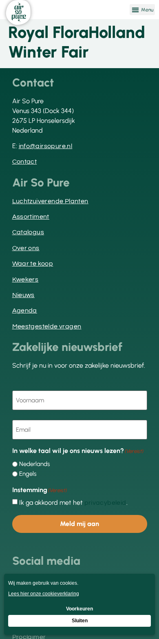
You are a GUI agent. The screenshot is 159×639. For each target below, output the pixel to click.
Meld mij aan (79, 524)
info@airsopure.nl (46, 146)
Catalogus (28, 232)
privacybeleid (105, 502)
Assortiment (30, 216)
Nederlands (34, 464)
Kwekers (25, 279)
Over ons (26, 248)
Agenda (24, 310)
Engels (27, 474)
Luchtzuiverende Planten (50, 201)
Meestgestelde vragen (47, 326)
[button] (142, 9)
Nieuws (23, 295)
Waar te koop (32, 263)
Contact (24, 161)
